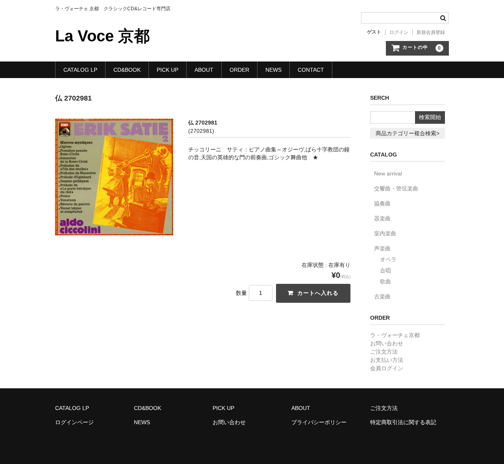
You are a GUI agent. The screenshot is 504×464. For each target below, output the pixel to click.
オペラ (388, 259)
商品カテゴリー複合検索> (407, 133)
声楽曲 (382, 248)
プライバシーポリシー (318, 422)
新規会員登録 (431, 32)
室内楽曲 (385, 233)
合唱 (385, 270)
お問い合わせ (386, 343)
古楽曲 (382, 296)
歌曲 (385, 281)
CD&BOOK (127, 70)
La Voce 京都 (102, 36)
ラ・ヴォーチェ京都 (395, 335)
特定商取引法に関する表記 (403, 422)
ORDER (239, 70)
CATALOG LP (80, 70)
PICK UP (167, 70)
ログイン (398, 32)
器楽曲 (382, 218)
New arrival (388, 173)
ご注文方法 (384, 351)
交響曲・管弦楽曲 (396, 188)
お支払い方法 (386, 360)
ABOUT (204, 70)
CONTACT (311, 70)
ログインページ (74, 422)
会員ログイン (386, 368)
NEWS (273, 70)
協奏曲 (382, 203)
